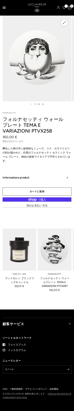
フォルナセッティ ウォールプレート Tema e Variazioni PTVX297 (54, 282)
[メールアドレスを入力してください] (68, 369)
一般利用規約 (16, 389)
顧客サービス (13, 324)
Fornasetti (54, 274)
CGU (5, 389)
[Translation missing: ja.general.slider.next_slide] (43, 104)
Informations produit (16, 177)
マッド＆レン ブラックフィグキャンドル (19, 280)
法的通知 (53, 389)
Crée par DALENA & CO (59, 393)
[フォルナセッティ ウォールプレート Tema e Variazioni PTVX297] (54, 250)
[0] (69, 7)
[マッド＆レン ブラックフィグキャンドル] (19, 250)
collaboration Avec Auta (15, 397)
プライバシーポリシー (36, 389)
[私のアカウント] (58, 7)
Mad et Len (19, 274)
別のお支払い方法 (37, 205)
